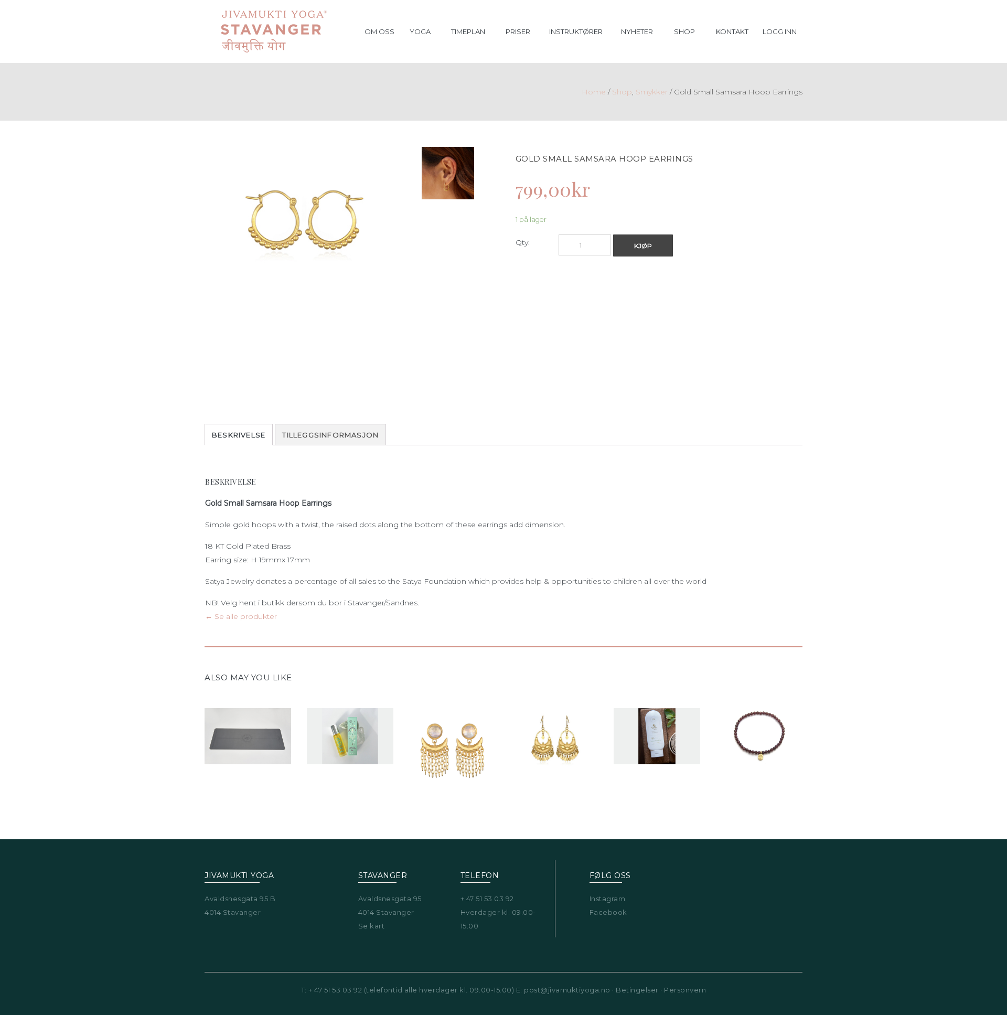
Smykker (652, 92)
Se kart (371, 926)
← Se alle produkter (241, 616)
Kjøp (643, 246)
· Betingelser (634, 990)
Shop (622, 92)
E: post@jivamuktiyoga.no (563, 990)
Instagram (608, 898)
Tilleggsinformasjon (330, 435)
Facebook (608, 912)
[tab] (239, 434)
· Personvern (682, 990)
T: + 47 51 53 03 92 (331, 990)
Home (594, 92)
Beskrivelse (238, 435)
